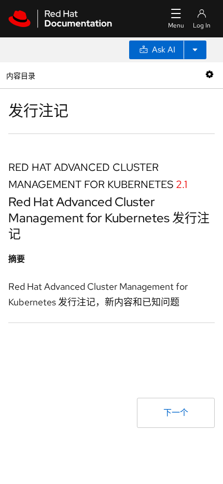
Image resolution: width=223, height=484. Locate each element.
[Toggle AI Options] (195, 50)
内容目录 (20, 75)
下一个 (175, 412)
